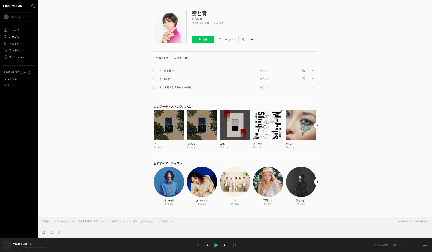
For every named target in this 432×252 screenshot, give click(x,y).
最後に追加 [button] (182, 58)
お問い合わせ (146, 221)
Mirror (296, 143)
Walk (229, 143)
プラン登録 (11, 79)
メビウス (264, 143)
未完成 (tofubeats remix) (177, 87)
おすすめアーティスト (169, 164)
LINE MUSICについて (17, 72)
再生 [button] (205, 39)
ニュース (9, 84)
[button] (216, 245)
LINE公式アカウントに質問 (124, 221)
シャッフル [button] (229, 39)
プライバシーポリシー (64, 221)
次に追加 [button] (163, 58)
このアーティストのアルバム (173, 107)
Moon (167, 78)
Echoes (198, 143)
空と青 (167, 70)
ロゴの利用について (166, 221)
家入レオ (197, 18)
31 (162, 143)
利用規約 (45, 221)
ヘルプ (104, 221)
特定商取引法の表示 (88, 221)
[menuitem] (19, 30)
